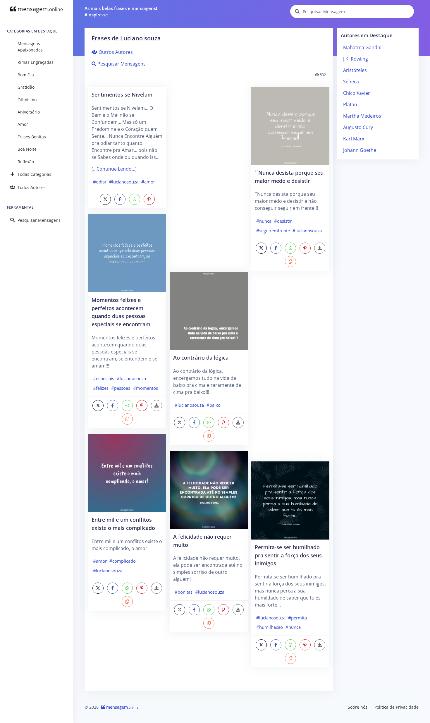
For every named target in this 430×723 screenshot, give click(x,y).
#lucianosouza (123, 182)
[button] (127, 419)
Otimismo (27, 99)
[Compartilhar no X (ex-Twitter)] (105, 199)
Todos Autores (32, 187)
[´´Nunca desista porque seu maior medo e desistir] (290, 125)
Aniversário (29, 112)
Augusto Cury (358, 127)
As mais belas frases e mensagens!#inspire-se (121, 11)
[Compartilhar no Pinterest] (149, 199)
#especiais (103, 378)
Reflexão (26, 161)
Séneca (351, 81)
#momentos (145, 388)
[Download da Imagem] (156, 405)
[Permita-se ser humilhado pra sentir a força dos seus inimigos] (290, 500)
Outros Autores (115, 52)
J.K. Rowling (355, 59)
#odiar (99, 182)
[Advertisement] (208, 179)
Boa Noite (27, 149)
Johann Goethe (359, 150)
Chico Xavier (356, 93)
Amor (23, 124)
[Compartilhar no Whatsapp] (134, 199)
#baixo (214, 405)
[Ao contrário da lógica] (209, 310)
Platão (350, 104)
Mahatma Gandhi (362, 47)
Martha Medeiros (362, 116)
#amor (148, 182)
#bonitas (183, 592)
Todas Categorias (34, 174)
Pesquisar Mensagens (39, 220)
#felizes (101, 388)
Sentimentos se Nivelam (122, 94)
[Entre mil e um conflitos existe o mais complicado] (127, 472)
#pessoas (120, 388)
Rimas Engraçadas (36, 62)
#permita (297, 618)
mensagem (39, 9)
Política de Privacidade (396, 707)
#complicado (122, 561)
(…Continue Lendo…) (114, 169)
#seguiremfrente (273, 230)
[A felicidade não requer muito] (209, 489)
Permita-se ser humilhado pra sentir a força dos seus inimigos (288, 555)
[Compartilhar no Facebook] (119, 199)
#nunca (263, 221)
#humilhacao (269, 627)
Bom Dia (26, 75)
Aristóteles (355, 70)
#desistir (283, 221)
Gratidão (26, 87)
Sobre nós (357, 707)
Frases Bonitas (32, 137)
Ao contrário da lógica (200, 357)
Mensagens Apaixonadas (30, 47)
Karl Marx (353, 138)
